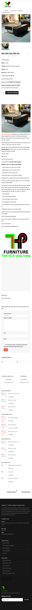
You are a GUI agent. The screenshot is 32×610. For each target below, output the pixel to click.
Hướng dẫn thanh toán (7, 563)
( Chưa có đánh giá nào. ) (13, 55)
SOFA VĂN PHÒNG (6, 550)
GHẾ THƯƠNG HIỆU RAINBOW (8, 545)
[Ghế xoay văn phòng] (4, 426)
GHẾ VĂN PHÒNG (6, 548)
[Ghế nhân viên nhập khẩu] (4, 480)
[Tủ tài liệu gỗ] (4, 473)
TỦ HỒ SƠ (5, 553)
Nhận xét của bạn (8, 318)
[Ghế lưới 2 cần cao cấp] (4, 433)
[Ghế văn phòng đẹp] (4, 408)
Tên (5, 333)
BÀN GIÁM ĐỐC (8, 87)
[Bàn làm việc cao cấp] (4, 402)
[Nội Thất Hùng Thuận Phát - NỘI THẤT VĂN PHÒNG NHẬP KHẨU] (7, 5)
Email (13, 98)
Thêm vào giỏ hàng (9, 382)
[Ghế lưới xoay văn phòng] (4, 419)
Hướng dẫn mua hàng (7, 560)
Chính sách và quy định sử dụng (9, 573)
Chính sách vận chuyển (7, 568)
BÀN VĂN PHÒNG (15, 87)
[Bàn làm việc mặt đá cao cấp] (4, 395)
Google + (11, 98)
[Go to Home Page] (2, 11)
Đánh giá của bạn (8, 313)
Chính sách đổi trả (6, 565)
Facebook (2, 98)
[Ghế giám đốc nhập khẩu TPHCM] (4, 467)
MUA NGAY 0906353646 (13, 92)
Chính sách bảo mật (6, 570)
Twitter (5, 98)
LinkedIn (8, 98)
